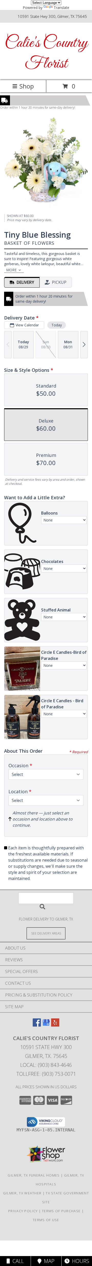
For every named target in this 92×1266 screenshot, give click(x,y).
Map (47, 1261)
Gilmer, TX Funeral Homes (34, 1175)
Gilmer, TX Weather (22, 1193)
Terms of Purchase (61, 1211)
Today (56, 325)
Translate (61, 7)
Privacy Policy (23, 1211)
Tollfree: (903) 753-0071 (46, 1073)
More (11, 269)
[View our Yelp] (55, 1025)
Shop (26, 86)
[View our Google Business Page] (46, 1025)
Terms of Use (46, 1220)
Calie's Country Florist (46, 53)
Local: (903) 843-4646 (46, 1065)
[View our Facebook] (37, 1025)
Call (17, 1261)
